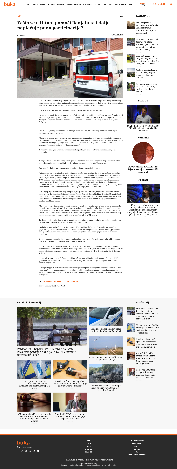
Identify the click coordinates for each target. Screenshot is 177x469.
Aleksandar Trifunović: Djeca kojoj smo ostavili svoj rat (143, 169)
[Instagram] (153, 4)
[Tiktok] (159, 4)
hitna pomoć (59, 281)
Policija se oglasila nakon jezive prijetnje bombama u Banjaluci (106, 329)
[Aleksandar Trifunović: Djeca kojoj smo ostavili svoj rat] (143, 153)
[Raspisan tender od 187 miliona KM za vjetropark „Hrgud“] (106, 345)
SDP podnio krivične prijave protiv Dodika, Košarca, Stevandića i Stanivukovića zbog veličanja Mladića (34, 417)
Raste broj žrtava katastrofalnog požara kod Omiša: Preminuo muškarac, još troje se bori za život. (148, 27)
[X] (34, 106)
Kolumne (143, 137)
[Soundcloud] (161, 4)
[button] (171, 4)
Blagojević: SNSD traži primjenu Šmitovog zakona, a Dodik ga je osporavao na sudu (70, 416)
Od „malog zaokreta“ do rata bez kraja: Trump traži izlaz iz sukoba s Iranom (146, 88)
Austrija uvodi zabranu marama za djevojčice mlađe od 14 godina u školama (146, 74)
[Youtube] (164, 4)
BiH (19, 16)
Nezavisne (21, 35)
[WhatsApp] (34, 116)
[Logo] (9, 4)
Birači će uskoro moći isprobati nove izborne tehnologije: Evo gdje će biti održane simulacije (70, 383)
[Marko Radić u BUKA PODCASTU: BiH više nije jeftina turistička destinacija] (143, 114)
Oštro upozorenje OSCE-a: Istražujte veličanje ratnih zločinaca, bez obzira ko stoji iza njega (34, 384)
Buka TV (143, 100)
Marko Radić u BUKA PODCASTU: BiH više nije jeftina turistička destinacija (143, 128)
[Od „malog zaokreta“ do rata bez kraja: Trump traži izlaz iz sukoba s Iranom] (131, 86)
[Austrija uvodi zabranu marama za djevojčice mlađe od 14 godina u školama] (131, 72)
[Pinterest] (34, 111)
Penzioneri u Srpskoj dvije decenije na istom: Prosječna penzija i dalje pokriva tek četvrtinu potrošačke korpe (147, 44)
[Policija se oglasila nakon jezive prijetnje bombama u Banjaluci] (106, 316)
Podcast (143, 179)
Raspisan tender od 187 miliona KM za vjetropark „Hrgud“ (106, 358)
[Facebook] (150, 4)
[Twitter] (156, 4)
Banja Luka (47, 281)
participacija (72, 281)
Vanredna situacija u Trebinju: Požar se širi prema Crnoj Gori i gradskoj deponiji (106, 388)
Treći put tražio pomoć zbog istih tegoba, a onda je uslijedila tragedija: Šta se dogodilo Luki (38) (147, 60)
